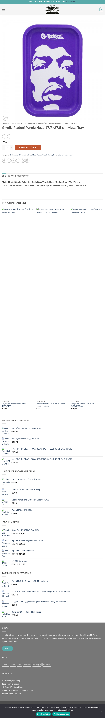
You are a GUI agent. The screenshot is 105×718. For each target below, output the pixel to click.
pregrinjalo (37, 665)
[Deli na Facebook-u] (9, 161)
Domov (5, 123)
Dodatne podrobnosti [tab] (18, 176)
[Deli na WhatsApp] (4, 161)
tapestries (46, 665)
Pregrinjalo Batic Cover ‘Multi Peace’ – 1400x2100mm (51, 405)
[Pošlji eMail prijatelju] (18, 161)
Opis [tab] (4, 176)
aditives (5, 665)
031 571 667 (71, 2)
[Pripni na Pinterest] (23, 161)
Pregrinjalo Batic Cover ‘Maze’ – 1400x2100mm (83, 405)
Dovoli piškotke (43, 714)
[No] (101, 712)
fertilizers (27, 665)
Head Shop (17, 123)
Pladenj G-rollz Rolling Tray (63, 123)
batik (19, 665)
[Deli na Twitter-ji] (13, 161)
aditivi (13, 665)
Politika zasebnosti (61, 714)
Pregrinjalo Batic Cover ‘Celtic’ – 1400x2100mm (14, 405)
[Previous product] (9, 136)
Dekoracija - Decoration (18, 155)
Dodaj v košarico (28, 148)
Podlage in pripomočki (35, 123)
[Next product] (4, 136)
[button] (3, 9)
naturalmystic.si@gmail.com (20, 690)
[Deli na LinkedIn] (27, 161)
